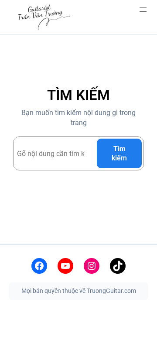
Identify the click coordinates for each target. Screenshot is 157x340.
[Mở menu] (143, 9)
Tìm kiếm (119, 153)
